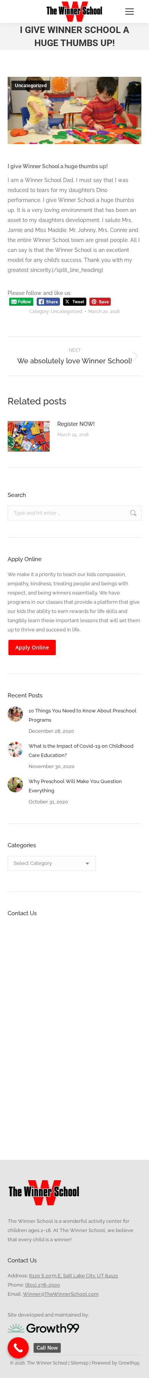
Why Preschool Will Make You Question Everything (75, 785)
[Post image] (29, 436)
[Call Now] (18, 1347)
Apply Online (32, 647)
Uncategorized (31, 85)
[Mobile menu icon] (129, 12)
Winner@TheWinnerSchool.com (61, 1294)
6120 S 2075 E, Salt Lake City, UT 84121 (73, 1276)
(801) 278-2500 (42, 1285)
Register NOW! (76, 424)
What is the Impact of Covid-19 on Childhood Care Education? (81, 750)
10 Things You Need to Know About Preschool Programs (82, 715)
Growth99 (128, 1363)
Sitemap (79, 1363)
